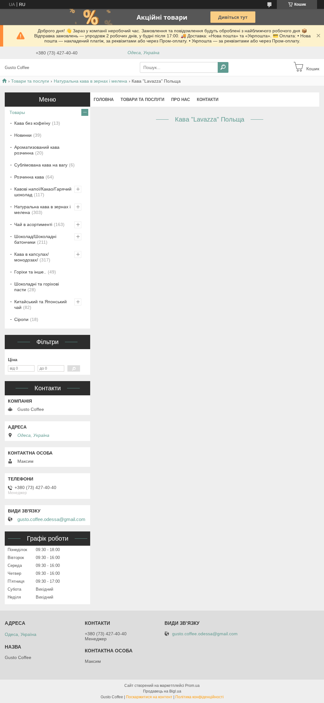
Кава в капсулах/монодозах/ (31, 257)
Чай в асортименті (33, 224)
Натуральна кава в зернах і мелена (90, 81)
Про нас (180, 99)
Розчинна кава (29, 176)
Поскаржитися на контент (149, 697)
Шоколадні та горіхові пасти (36, 286)
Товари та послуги (30, 81)
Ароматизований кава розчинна (36, 150)
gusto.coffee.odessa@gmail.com (51, 519)
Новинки (23, 135)
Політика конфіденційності (199, 697)
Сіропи (21, 319)
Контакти (207, 99)
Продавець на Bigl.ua (162, 691)
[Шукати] (223, 67)
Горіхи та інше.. (30, 271)
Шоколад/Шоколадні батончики (35, 239)
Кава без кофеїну (32, 123)
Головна (104, 99)
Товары (17, 112)
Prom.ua (192, 685)
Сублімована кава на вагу (40, 164)
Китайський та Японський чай (40, 304)
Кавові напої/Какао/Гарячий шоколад (43, 191)
